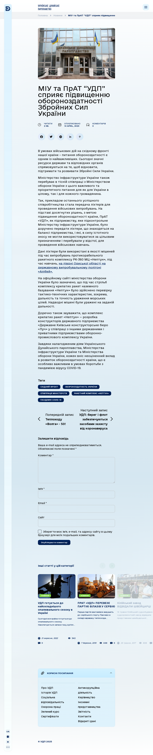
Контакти (84, 716)
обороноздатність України (81, 387)
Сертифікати (50, 716)
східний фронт (49, 387)
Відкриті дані (87, 721)
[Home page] (48, 7)
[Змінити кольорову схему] (8, 742)
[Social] (8, 747)
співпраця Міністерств (53, 393)
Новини (57, 15)
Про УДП (47, 687)
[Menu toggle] (146, 7)
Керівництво (86, 697)
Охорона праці (51, 706)
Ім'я (41, 488)
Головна (43, 15)
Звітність (84, 711)
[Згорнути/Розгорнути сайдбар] (8, 736)
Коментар (45, 455)
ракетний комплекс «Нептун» (91, 393)
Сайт (41, 517)
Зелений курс (50, 711)
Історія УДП (49, 692)
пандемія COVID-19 (50, 400)
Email (42, 503)
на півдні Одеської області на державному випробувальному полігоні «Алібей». (72, 267)
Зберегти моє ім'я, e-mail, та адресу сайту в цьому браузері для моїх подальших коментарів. (75, 533)
